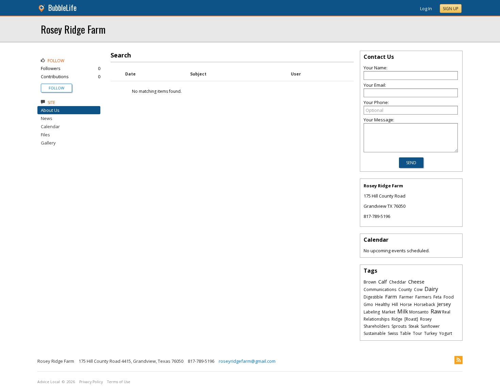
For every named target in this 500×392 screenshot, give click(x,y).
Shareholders (376, 326)
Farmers (423, 297)
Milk (402, 311)
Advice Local (48, 381)
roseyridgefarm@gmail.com (247, 361)
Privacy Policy (91, 381)
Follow (56, 87)
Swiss (393, 333)
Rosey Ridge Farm (73, 29)
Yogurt (445, 333)
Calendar (50, 126)
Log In (426, 8)
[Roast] (411, 319)
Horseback (424, 304)
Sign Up (451, 9)
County (405, 289)
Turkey (430, 333)
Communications (380, 289)
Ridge (396, 319)
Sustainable (375, 333)
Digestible (373, 297)
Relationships (376, 319)
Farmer (406, 297)
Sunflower (430, 326)
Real (446, 312)
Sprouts (398, 326)
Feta (437, 297)
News (46, 118)
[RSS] (458, 360)
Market (388, 312)
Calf (382, 281)
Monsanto (419, 312)
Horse (406, 304)
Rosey (426, 319)
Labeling (372, 312)
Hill (395, 304)
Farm (391, 296)
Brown (370, 282)
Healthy (382, 304)
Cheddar (397, 282)
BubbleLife (62, 7)
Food (449, 297)
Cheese (416, 281)
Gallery (48, 143)
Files (45, 135)
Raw (436, 311)
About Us (50, 110)
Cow (418, 289)
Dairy (431, 289)
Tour (417, 333)
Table (405, 333)
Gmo (368, 304)
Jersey (444, 304)
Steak (414, 326)
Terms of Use (118, 381)
